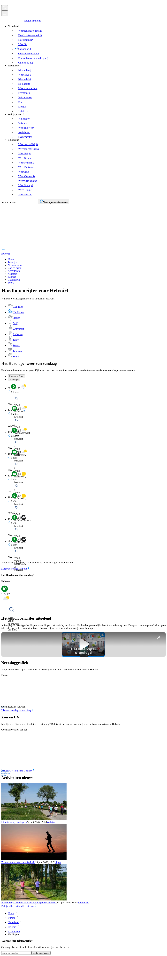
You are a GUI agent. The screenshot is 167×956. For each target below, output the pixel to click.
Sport (58, 862)
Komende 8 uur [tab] (16, 376)
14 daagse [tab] (14, 379)
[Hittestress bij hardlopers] (34, 819)
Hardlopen (83, 902)
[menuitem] (87, 44)
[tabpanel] (83, 477)
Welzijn (51, 822)
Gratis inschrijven (41, 953)
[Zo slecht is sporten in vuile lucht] (34, 859)
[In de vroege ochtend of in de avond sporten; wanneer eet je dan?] (34, 899)
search (4, 202)
